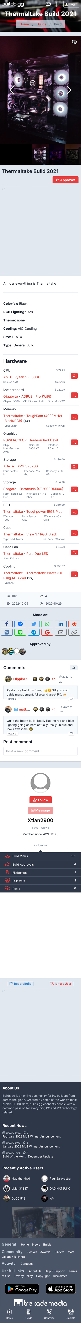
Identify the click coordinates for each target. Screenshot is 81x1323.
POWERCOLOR (15, 440)
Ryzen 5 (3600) (27, 377)
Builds (41, 24)
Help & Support (55, 1271)
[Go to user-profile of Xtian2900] (40, 783)
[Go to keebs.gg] (48, 4)
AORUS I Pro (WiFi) (36, 396)
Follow (42, 800)
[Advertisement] (40, 935)
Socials (32, 1252)
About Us (35, 1271)
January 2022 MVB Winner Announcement (31, 1146)
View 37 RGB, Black (41, 534)
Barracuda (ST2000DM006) (41, 489)
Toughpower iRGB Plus (44, 511)
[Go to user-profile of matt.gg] (8, 709)
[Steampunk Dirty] (59, 1222)
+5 (53, 709)
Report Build (23, 983)
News (36, 1244)
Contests (27, 1263)
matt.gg (25, 709)
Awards (45, 1252)
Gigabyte (10, 396)
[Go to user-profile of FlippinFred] (8, 679)
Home (24, 24)
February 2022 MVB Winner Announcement (31, 1136)
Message (42, 810)
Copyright (43, 1276)
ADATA (8, 466)
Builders (59, 1252)
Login (73, 4)
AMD (7, 377)
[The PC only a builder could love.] (27, 1222)
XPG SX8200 (28, 466)
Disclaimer (60, 1276)
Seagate (9, 489)
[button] (69, 90)
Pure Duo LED (37, 553)
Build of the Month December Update (27, 1156)
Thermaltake (13, 416)
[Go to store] (74, 376)
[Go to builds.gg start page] (13, 4)
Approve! (67, 180)
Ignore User (62, 983)
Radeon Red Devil (44, 440)
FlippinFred (22, 679)
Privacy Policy (23, 1276)
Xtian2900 (40, 820)
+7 (53, 679)
